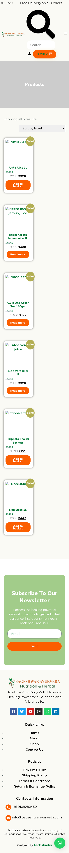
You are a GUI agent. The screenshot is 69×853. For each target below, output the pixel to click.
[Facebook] (13, 711)
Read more (18, 254)
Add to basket (18, 185)
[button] (41, 25)
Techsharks (42, 845)
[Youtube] (30, 711)
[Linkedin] (55, 711)
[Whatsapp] (47, 711)
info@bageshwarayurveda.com (37, 817)
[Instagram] (39, 711)
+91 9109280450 (24, 807)
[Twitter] (22, 711)
